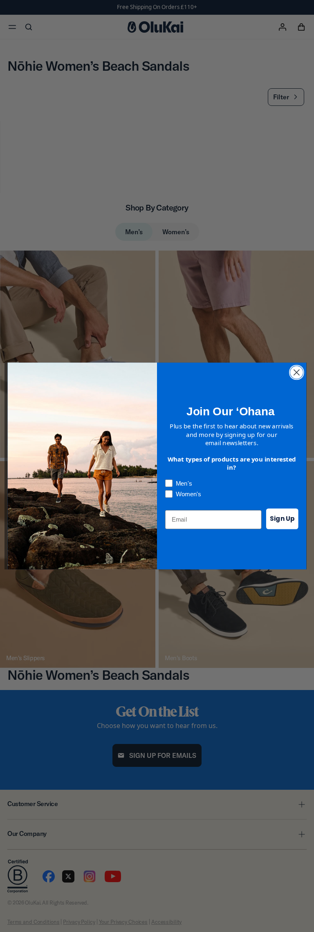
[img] (296, 372)
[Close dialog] (296, 372)
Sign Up (282, 518)
